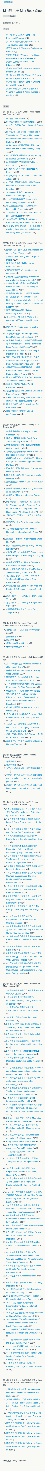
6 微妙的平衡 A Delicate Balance (21, 1141)
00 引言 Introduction (15, 118)
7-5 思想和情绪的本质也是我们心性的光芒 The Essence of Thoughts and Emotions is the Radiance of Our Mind (24, 1181)
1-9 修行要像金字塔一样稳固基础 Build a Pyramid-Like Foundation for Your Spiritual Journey (24, 889)
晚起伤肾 (10, 639)
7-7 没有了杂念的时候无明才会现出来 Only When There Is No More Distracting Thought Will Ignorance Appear (24, 1208)
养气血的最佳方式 (14, 646)
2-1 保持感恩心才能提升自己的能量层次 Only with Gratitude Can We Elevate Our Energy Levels (24, 899)
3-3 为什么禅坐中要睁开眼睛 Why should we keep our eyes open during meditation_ (24, 1081)
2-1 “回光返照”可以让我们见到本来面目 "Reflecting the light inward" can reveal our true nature (23, 1027)
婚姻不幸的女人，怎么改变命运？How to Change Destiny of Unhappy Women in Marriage (24, 461)
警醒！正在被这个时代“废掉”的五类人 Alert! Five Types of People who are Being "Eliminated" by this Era (23, 360)
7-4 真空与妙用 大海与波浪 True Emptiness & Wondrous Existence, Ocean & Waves (21, 1171)
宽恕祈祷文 (11, 764)
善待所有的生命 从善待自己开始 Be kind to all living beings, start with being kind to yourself (24, 778)
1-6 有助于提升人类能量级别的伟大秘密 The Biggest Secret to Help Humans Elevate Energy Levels (24, 859)
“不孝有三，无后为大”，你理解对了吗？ (24, 515)
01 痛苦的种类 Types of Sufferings (21, 121)
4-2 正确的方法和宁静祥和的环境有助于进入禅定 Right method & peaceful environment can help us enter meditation (24, 1108)
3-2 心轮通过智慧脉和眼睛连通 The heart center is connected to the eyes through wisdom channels (24, 1071)
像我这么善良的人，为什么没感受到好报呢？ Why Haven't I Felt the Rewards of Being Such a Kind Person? (24, 343)
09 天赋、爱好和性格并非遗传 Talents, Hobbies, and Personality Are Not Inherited (23, 185)
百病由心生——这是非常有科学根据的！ (24, 629)
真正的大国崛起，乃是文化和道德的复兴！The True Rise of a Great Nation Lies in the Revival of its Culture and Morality (24, 1402)
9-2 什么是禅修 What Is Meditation (21, 1275)
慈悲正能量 (11, 761)
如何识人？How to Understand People (23, 495)
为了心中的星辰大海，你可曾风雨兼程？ (24, 768)
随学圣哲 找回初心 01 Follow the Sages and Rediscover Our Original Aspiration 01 (24, 1426)
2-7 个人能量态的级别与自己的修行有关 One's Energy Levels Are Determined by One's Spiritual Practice (24, 956)
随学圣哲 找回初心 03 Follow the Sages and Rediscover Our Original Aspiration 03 (24, 1446)
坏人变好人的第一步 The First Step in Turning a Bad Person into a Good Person (22, 579)
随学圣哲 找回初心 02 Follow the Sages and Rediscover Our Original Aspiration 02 (24, 1436)
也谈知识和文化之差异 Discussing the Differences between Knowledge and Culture (23, 1392)
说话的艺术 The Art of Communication (23, 522)
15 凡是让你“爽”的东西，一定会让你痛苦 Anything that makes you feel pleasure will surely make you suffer (24, 229)
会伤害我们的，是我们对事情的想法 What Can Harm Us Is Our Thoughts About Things (22, 286)
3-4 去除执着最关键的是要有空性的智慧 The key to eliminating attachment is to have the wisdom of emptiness (24, 1091)
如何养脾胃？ (12, 636)
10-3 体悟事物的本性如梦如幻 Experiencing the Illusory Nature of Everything (21, 1306)
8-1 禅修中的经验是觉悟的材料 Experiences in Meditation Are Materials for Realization (24, 1218)
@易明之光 (8, 2)
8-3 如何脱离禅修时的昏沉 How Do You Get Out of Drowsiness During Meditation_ (23, 1235)
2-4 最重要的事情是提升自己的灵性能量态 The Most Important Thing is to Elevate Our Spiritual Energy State (24, 929)
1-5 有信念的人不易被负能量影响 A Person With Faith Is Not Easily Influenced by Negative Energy (22, 849)
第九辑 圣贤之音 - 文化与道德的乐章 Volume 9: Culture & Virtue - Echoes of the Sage (23, 92)
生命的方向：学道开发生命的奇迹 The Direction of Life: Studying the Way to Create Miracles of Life (23, 727)
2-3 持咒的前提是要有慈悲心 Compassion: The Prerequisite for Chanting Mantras (21, 919)
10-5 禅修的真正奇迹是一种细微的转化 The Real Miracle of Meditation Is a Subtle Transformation (23, 1322)
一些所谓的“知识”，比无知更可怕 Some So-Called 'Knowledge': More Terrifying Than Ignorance (23, 1416)
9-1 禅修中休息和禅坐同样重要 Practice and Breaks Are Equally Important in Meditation (23, 1269)
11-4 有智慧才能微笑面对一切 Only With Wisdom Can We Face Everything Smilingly (24, 1356)
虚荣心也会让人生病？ (16, 643)
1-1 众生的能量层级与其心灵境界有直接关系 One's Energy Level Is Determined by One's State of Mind (24, 812)
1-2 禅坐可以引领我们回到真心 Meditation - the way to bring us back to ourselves (23, 1000)
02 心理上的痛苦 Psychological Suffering (24, 125)
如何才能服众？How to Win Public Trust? (24, 481)
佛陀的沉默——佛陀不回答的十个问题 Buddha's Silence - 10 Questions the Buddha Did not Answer (23, 370)
